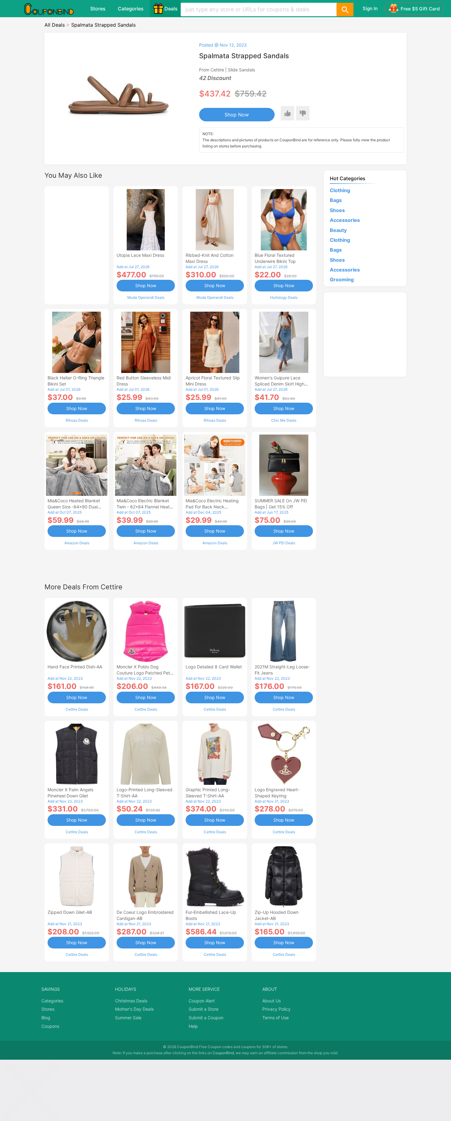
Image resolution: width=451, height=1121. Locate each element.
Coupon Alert (202, 1000)
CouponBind (223, 1053)
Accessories (345, 220)
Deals (171, 9)
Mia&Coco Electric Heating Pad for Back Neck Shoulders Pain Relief (212, 506)
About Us (271, 1000)
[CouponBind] (53, 8)
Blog (45, 1017)
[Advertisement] (77, 244)
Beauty (338, 230)
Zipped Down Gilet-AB (70, 912)
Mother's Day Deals (134, 1009)
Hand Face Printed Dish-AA (75, 666)
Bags (336, 200)
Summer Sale (128, 1017)
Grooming (342, 279)
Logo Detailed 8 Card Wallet (214, 666)
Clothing (340, 190)
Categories (131, 9)
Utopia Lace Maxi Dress (140, 255)
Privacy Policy (276, 1009)
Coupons (50, 1026)
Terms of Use (275, 1017)
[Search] (344, 9)
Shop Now (237, 115)
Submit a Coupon (206, 1017)
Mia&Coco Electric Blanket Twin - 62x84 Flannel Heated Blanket (146, 506)
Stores (98, 9)
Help (193, 1026)
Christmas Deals (131, 1000)
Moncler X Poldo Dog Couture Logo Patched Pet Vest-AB (143, 673)
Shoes (337, 210)
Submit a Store (203, 1009)
